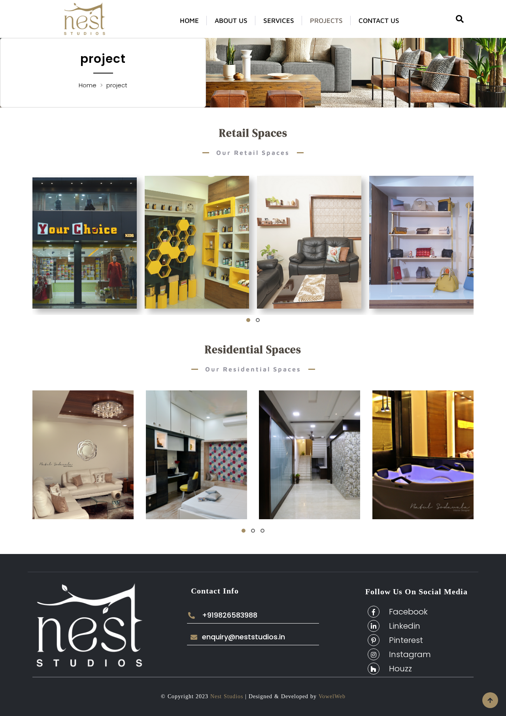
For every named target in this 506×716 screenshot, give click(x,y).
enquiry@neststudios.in (243, 637)
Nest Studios (225, 696)
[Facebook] (374, 612)
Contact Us (379, 20)
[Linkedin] (374, 626)
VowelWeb (331, 696)
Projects (326, 20)
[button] (248, 320)
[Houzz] (374, 669)
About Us (231, 20)
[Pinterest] (374, 640)
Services (278, 20)
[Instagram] (374, 654)
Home (189, 20)
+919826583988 (229, 615)
